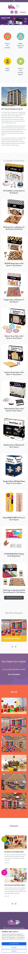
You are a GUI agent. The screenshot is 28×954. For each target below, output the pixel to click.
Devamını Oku (7, 864)
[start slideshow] (6, 23)
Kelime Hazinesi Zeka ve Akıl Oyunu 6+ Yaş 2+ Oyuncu (14, 410)
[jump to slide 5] (12, 23)
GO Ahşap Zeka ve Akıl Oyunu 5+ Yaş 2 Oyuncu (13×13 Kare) (14, 228)
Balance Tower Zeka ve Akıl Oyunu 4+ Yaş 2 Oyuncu (14, 337)
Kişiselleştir (14, 947)
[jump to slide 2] (8, 23)
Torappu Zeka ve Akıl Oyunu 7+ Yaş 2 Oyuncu (14, 301)
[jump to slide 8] (16, 23)
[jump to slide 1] (7, 23)
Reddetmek (14, 951)
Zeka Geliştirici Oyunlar (12, 887)
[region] (14, 941)
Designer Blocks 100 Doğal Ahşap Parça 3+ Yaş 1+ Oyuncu (14, 482)
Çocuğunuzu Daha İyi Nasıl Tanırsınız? (13, 853)
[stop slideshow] (22, 23)
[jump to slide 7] (15, 23)
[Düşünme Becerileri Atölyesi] (14, 627)
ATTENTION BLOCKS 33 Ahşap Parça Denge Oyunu (14, 555)
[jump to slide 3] (10, 23)
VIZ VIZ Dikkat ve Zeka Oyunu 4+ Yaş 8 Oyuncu (14, 192)
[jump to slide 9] (18, 23)
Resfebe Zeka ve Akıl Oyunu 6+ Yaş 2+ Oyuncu (14, 446)
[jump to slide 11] (20, 23)
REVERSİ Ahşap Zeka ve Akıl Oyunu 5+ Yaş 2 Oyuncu (14, 264)
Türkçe (23, 12)
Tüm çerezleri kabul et (14, 943)
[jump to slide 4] (11, 23)
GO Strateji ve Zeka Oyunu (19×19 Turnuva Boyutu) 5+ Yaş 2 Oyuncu (14, 591)
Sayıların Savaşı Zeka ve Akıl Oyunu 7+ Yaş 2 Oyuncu (14, 373)
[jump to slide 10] (19, 23)
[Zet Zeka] (14, 6)
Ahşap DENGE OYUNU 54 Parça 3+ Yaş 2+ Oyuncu (14, 518)
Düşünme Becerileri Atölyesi (12, 638)
